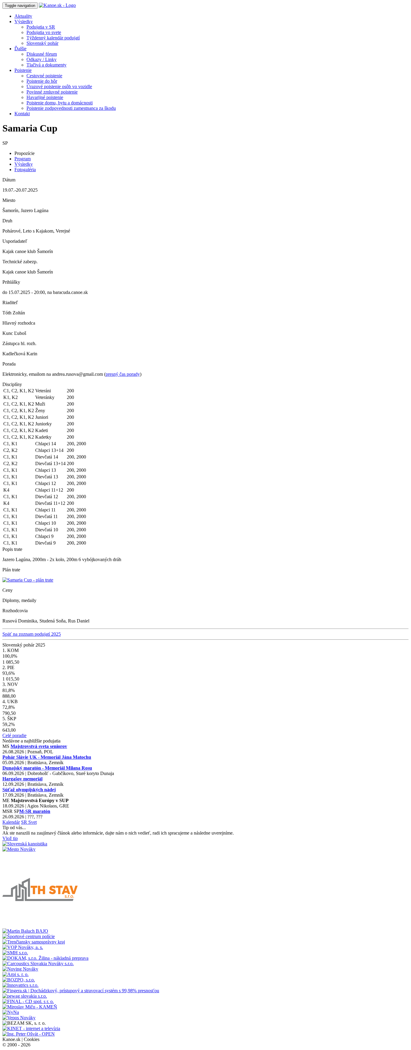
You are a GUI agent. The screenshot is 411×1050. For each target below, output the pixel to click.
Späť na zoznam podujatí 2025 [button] (31, 634)
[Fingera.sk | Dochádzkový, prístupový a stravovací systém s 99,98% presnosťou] (80, 990)
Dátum (8, 179)
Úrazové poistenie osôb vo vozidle (59, 86)
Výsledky (23, 164)
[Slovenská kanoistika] (24, 843)
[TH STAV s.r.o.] (40, 925)
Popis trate (12, 549)
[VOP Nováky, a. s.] (22, 947)
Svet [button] (32, 822)
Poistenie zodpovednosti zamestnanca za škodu (71, 108)
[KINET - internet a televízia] (31, 1028)
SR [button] (24, 822)
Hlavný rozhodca (18, 323)
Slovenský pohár (42, 43)
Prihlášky (11, 282)
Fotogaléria (25, 169)
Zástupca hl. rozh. (19, 343)
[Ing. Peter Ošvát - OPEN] (28, 1033)
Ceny (7, 590)
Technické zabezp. (20, 261)
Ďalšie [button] (20, 48)
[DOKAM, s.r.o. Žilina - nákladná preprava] (45, 958)
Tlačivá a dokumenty (46, 64)
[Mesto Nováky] (19, 849)
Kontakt (22, 113)
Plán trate (11, 569)
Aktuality (23, 16)
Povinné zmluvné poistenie (52, 91)
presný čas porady (123, 374)
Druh (7, 220)
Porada (9, 363)
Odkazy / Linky (41, 59)
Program (22, 158)
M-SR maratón (34, 811)
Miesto (8, 200)
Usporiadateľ (14, 241)
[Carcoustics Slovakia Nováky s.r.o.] (38, 963)
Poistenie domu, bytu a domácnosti (59, 102)
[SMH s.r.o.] (15, 952)
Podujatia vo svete (43, 32)
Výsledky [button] (23, 21)
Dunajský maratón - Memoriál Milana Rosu (47, 768)
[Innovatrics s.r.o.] (20, 985)
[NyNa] (10, 1012)
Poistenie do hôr (41, 81)
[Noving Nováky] (20, 968)
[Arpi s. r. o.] (15, 974)
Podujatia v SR (40, 26)
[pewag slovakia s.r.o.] (24, 996)
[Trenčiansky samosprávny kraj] (33, 941)
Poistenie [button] (23, 70)
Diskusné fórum (41, 54)
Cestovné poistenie (44, 75)
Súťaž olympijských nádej (29, 789)
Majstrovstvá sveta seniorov (39, 746)
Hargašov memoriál (22, 778)
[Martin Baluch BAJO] (25, 931)
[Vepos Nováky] (19, 1017)
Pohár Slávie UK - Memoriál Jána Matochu (46, 757)
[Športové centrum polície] (28, 936)
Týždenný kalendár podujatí (53, 37)
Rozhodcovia (15, 610)
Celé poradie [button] (14, 735)
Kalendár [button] (11, 822)
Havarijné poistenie (44, 97)
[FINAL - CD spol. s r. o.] (28, 1001)
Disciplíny (12, 384)
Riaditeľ (10, 302)
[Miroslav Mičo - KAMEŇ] (29, 1006)
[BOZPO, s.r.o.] (18, 979)
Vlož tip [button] (10, 838)
